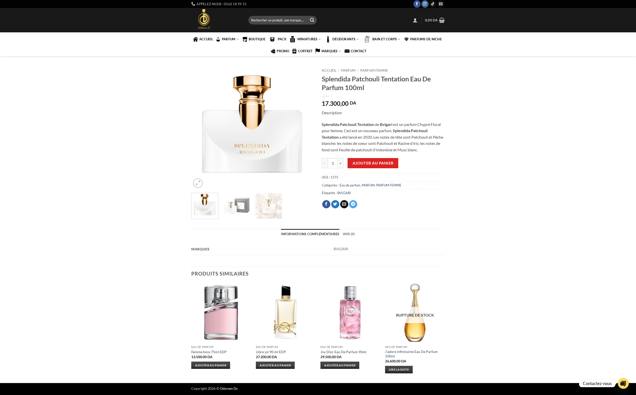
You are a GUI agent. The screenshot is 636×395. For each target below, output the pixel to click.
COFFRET (305, 51)
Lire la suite (399, 369)
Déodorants (344, 39)
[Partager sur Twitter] (335, 204)
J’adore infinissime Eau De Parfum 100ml (411, 353)
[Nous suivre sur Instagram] (425, 4)
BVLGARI (344, 193)
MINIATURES (307, 39)
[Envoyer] (312, 20)
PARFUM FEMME (374, 70)
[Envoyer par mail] (344, 204)
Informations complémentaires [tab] (310, 234)
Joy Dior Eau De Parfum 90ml (343, 352)
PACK (282, 39)
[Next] (305, 127)
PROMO (283, 51)
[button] (415, 20)
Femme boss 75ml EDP (209, 352)
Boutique (257, 39)
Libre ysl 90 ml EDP (271, 352)
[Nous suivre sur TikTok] (433, 4)
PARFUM (229, 39)
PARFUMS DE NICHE (426, 39)
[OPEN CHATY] (623, 383)
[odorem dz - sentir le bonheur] (216, 20)
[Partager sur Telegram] (353, 204)
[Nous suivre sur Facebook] (417, 4)
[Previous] (200, 127)
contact (359, 51)
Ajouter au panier (373, 163)
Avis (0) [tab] (349, 234)
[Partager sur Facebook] (326, 204)
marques (329, 51)
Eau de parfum (350, 185)
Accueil (329, 70)
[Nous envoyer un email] (440, 4)
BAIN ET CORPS (384, 39)
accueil (206, 39)
